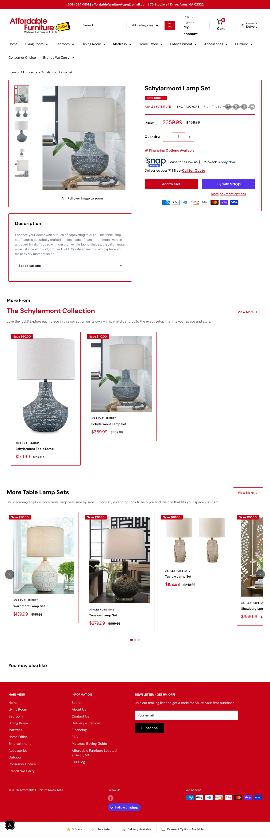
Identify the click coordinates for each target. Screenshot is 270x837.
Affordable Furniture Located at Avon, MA (94, 752)
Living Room (34, 44)
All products (29, 72)
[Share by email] (252, 106)
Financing (79, 730)
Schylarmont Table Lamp (34, 449)
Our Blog (78, 762)
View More (246, 312)
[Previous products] (9, 574)
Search (77, 702)
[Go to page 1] (131, 640)
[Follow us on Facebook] (110, 798)
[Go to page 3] (139, 640)
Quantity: (152, 136)
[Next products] (260, 574)
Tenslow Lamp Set (103, 615)
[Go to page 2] (135, 640)
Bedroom (62, 44)
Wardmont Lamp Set (29, 606)
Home (13, 44)
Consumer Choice (22, 57)
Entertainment (181, 44)
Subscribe (149, 728)
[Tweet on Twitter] (244, 106)
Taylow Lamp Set (178, 576)
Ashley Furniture (158, 107)
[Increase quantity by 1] (189, 136)
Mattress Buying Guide (89, 743)
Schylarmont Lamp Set (108, 424)
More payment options (228, 194)
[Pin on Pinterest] (236, 106)
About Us (79, 709)
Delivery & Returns (86, 723)
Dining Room (91, 44)
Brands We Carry (56, 57)
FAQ (75, 737)
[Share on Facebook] (228, 106)
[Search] (170, 25)
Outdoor (241, 44)
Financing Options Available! (172, 150)
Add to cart (171, 184)
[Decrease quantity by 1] (167, 136)
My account (191, 30)
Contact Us (80, 716)
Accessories (213, 44)
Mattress (120, 44)
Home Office (148, 44)
